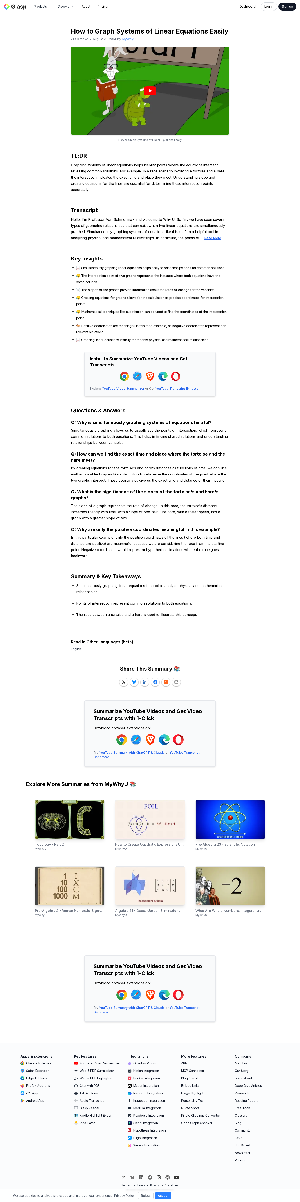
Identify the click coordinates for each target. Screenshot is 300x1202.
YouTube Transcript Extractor (177, 388)
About (86, 6)
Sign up (287, 6)
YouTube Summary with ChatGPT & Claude (132, 752)
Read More (212, 238)
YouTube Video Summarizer (123, 388)
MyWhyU (129, 39)
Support (126, 1185)
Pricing (103, 6)
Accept (163, 1195)
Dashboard (248, 6)
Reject (146, 1195)
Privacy (155, 1185)
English (76, 649)
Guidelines (172, 1185)
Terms (141, 1185)
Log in (268, 6)
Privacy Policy (124, 1195)
